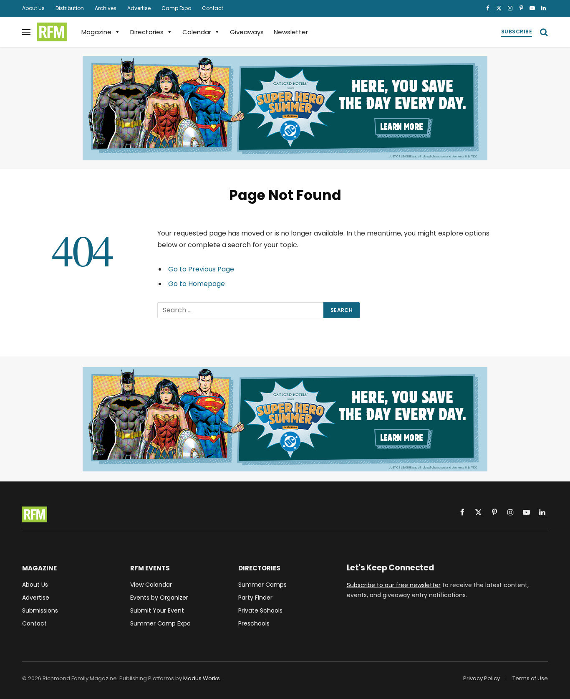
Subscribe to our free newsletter (394, 585)
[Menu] (26, 32)
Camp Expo (176, 8)
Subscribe (516, 31)
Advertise (139, 8)
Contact (212, 8)
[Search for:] (240, 310)
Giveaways (247, 32)
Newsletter (291, 32)
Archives (105, 8)
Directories (147, 32)
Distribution (69, 8)
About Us (33, 8)
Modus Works (201, 678)
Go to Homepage (196, 284)
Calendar (196, 32)
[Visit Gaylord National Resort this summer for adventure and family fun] (285, 108)
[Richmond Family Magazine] (52, 32)
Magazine (96, 32)
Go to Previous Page (201, 269)
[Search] (543, 32)
